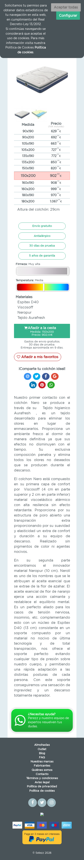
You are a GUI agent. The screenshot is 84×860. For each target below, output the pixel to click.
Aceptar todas (66, 7)
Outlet (42, 749)
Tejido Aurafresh (31, 317)
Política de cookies (42, 790)
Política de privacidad (42, 786)
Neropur (24, 312)
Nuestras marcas (42, 761)
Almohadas (42, 745)
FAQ (42, 757)
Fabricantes (42, 765)
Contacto (42, 774)
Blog (42, 753)
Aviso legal (42, 782)
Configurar (68, 15)
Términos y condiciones (42, 778)
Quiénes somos (42, 770)
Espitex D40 (28, 302)
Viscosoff (25, 307)
